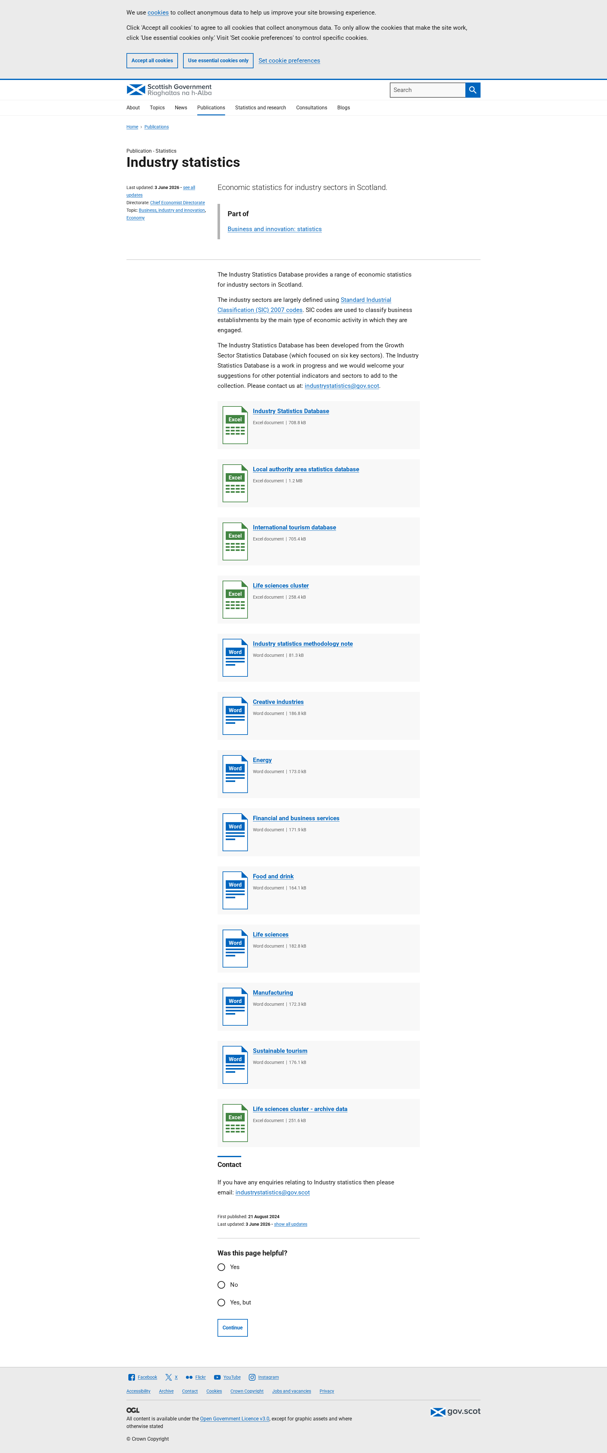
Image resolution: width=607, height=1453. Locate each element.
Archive (166, 1391)
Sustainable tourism (280, 1050)
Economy (135, 217)
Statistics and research (260, 108)
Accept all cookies (152, 61)
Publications (211, 108)
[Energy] (235, 774)
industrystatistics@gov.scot (273, 1192)
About (133, 108)
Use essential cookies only (218, 61)
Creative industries (278, 701)
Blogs (343, 108)
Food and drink (273, 876)
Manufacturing (273, 992)
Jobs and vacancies (291, 1391)
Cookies (214, 1391)
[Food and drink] (235, 890)
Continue (233, 1328)
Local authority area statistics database (306, 469)
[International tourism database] (235, 541)
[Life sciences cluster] (235, 600)
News (181, 108)
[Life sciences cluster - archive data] (235, 1123)
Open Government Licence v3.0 (234, 1419)
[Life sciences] (235, 949)
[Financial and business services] (235, 832)
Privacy (327, 1391)
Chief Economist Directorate (177, 202)
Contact (190, 1391)
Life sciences (271, 934)
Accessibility (138, 1391)
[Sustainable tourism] (235, 1065)
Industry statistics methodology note (303, 643)
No (234, 1284)
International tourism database (294, 527)
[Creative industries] (235, 716)
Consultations (311, 108)
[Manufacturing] (235, 1007)
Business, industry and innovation (172, 210)
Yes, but (240, 1302)
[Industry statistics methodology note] (235, 658)
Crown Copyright (247, 1391)
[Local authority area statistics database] (235, 483)
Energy (262, 760)
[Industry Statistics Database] (235, 425)
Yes (235, 1267)
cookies (158, 12)
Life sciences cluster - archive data (300, 1109)
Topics (157, 108)
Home (132, 126)
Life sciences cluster (281, 585)
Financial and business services (296, 818)
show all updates (290, 1224)
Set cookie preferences (289, 60)
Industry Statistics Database (291, 411)
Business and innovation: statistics (275, 229)
